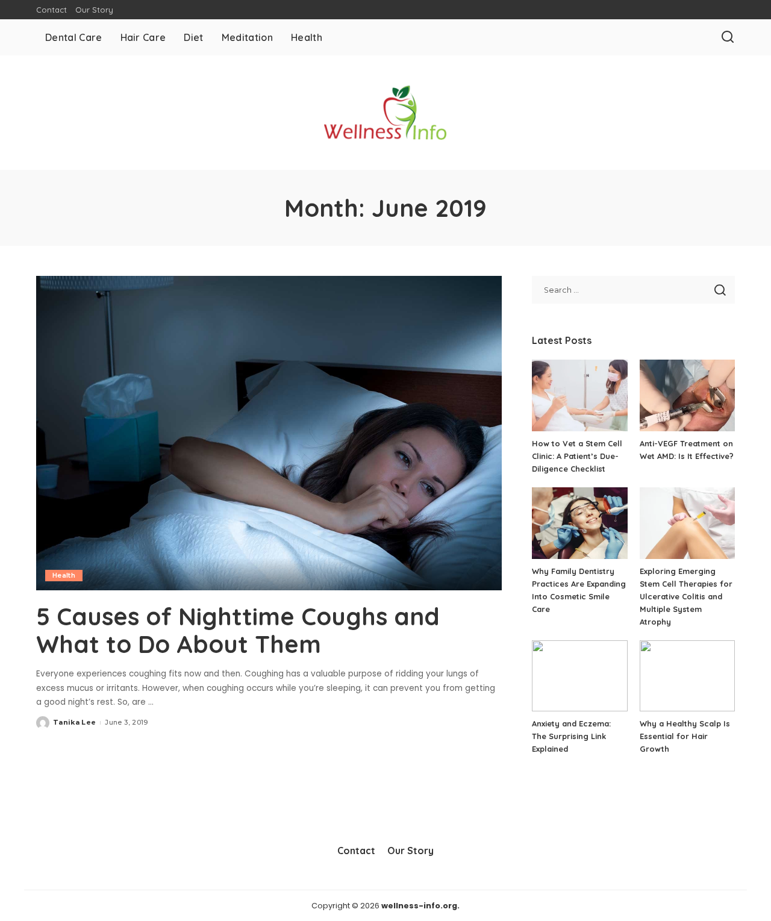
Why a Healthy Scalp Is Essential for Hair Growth (685, 736)
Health (63, 575)
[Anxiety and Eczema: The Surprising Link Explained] (579, 676)
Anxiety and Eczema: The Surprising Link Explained (571, 736)
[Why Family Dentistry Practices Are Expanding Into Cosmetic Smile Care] (579, 523)
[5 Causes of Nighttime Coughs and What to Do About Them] (269, 433)
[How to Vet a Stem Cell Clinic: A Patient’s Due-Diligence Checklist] (579, 395)
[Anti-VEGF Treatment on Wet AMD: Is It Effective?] (687, 395)
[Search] (727, 37)
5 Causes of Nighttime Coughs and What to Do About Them (238, 630)
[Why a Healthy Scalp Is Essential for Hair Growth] (687, 676)
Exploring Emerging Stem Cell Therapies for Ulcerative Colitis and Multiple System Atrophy (686, 596)
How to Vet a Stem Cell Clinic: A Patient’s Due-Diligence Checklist (577, 456)
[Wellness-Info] (385, 113)
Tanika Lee (74, 722)
